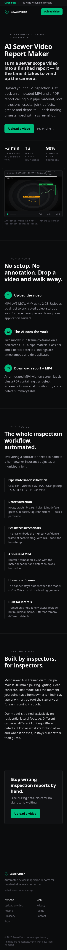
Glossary (9, 916)
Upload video (52, 11)
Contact (41, 916)
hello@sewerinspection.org (18, 890)
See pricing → (45, 128)
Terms (40, 910)
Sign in (8, 921)
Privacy (40, 905)
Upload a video (19, 129)
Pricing (8, 910)
